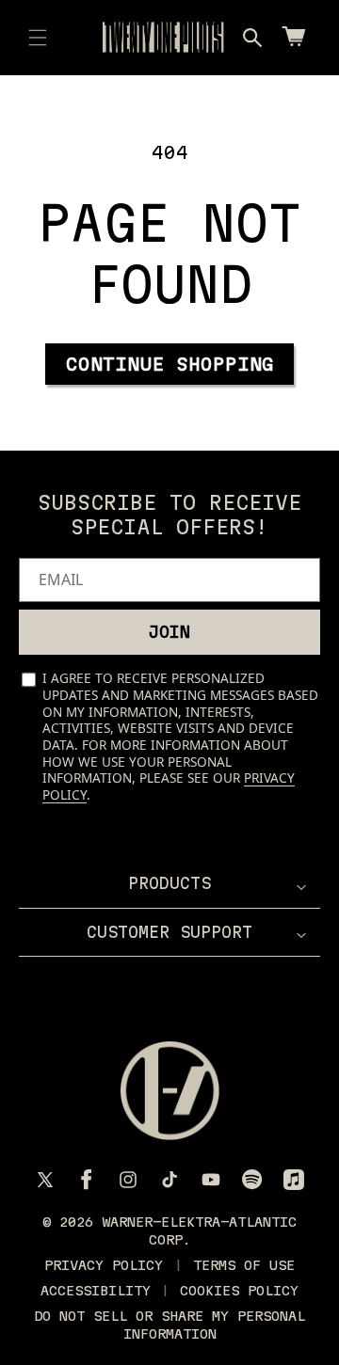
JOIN (169, 632)
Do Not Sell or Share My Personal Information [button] (169, 1324)
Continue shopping (170, 364)
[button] (37, 37)
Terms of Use (244, 1265)
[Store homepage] (170, 1090)
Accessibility (95, 1290)
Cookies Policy (239, 1290)
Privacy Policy (103, 1265)
